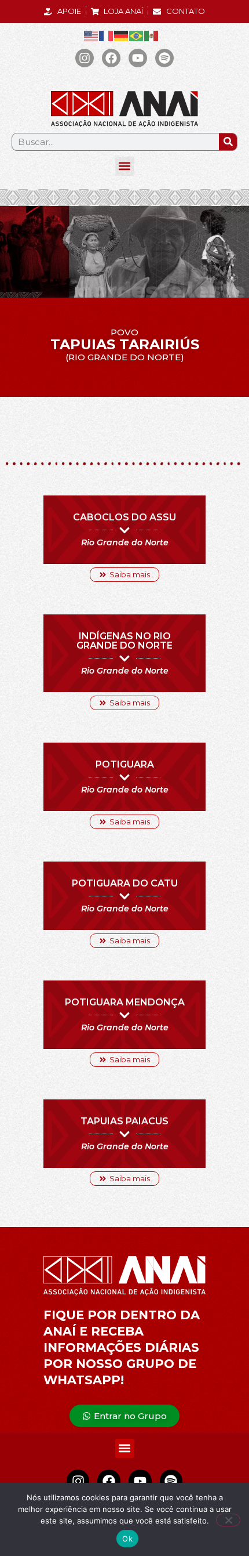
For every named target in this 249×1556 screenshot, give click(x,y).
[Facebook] (111, 58)
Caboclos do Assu (124, 517)
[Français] (106, 35)
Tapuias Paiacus (124, 1121)
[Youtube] (138, 58)
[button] (124, 166)
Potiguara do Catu (125, 883)
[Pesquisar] (228, 141)
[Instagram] (84, 58)
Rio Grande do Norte (125, 542)
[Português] (136, 35)
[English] (91, 35)
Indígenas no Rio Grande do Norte (124, 641)
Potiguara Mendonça (125, 1002)
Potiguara (125, 764)
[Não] (228, 1520)
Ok (127, 1538)
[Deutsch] (121, 35)
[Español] (151, 35)
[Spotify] (164, 58)
